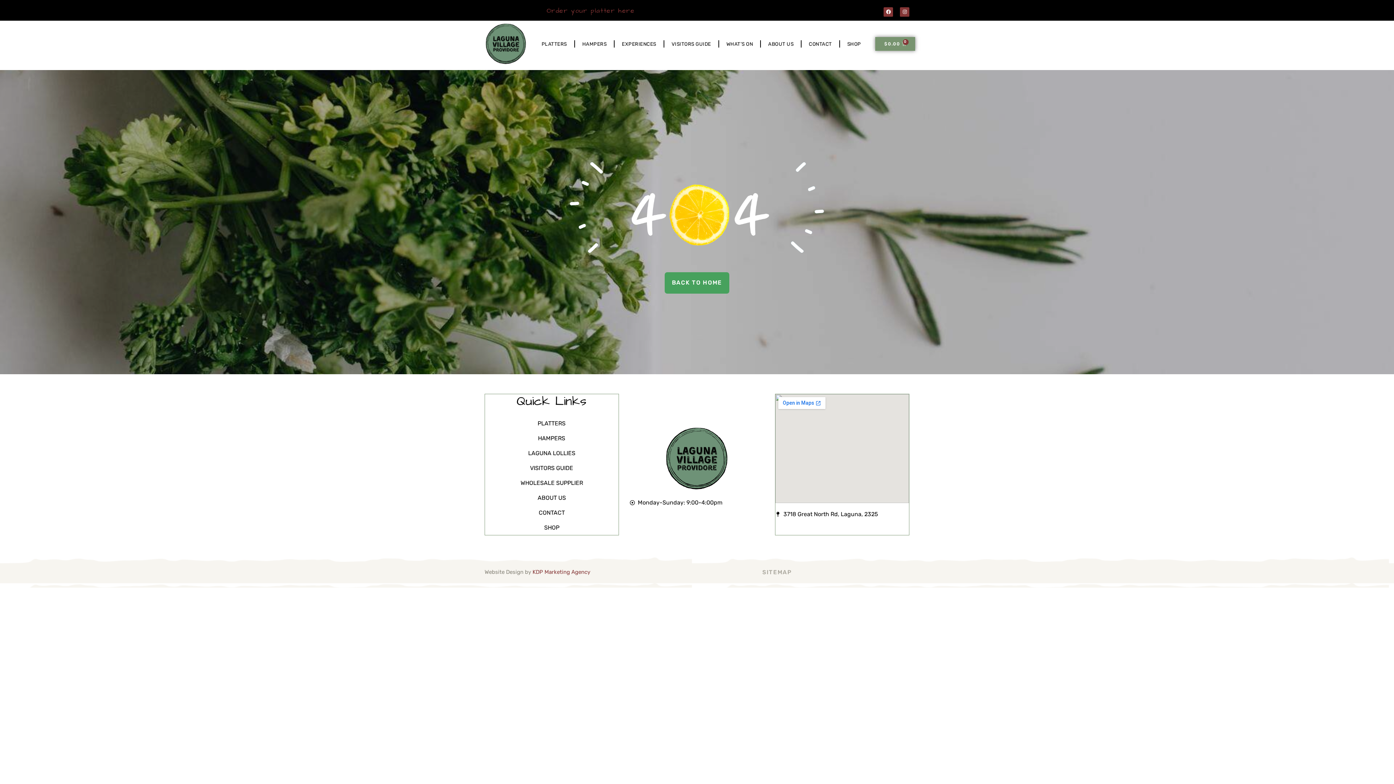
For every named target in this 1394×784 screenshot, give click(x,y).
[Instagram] (904, 12)
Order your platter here (591, 10)
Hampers (594, 44)
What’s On (739, 44)
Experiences (639, 44)
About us (781, 44)
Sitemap (777, 572)
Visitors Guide (691, 44)
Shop (854, 44)
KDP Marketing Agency (561, 572)
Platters (554, 44)
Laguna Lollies (551, 453)
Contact (820, 44)
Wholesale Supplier (552, 482)
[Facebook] (888, 12)
